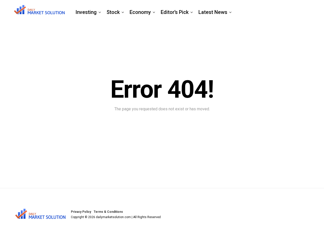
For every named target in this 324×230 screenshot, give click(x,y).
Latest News (212, 12)
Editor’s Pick (175, 12)
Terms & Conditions (108, 212)
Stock (113, 12)
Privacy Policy (81, 212)
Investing (86, 12)
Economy (140, 12)
